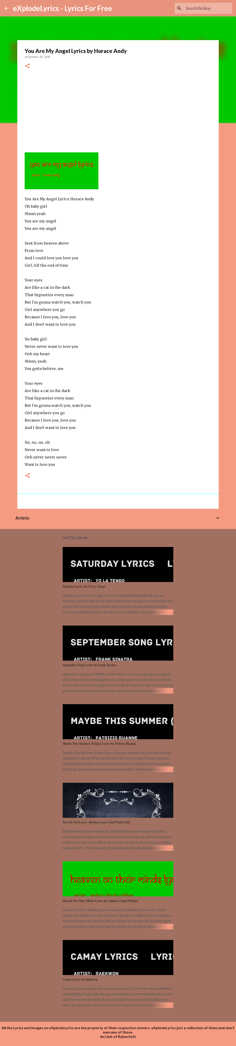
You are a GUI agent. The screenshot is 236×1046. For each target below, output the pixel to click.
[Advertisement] (118, 109)
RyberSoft (127, 1036)
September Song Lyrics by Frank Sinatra (89, 665)
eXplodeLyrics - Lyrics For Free (62, 8)
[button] (27, 66)
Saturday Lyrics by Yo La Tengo (84, 586)
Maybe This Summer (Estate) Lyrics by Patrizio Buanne (99, 743)
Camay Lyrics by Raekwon (80, 979)
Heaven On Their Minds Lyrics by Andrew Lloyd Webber (100, 900)
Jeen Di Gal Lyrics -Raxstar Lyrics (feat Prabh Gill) (96, 822)
